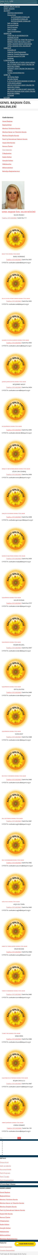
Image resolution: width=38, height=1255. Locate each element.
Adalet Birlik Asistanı (26, 1244)
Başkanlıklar (7, 125)
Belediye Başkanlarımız (11, 171)
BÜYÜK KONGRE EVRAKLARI (20, 21)
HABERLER (7, 48)
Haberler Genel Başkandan (16, 52)
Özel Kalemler (7, 150)
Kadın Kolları (7, 157)
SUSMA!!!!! (10, 95)
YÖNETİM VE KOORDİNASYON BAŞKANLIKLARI (17, 37)
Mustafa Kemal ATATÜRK (16, 56)
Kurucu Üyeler (7, 146)
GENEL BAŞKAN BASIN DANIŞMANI (19, 44)
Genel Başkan (7, 121)
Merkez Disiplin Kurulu (10, 136)
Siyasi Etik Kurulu (8, 143)
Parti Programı (12, 27)
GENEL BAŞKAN (9, 9)
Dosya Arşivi (11, 15)
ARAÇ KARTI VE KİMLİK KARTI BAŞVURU (21, 89)
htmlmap (10, 58)
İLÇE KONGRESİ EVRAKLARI (20, 17)
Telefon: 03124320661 (9, 218)
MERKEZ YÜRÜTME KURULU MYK (19, 42)
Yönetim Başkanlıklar (7, 1250)
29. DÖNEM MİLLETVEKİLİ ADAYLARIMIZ (21, 62)
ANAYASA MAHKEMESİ (15, 13)
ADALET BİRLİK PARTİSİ (12, 7)
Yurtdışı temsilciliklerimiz (15, 73)
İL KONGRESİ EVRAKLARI (19, 19)
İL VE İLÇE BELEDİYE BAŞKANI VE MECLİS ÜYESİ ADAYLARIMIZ (21, 82)
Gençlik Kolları (7, 161)
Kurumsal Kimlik (13, 25)
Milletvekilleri (7, 168)
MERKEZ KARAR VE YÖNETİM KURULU (20, 40)
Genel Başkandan (6, 1247)
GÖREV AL (7, 75)
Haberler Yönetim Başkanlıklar (18, 54)
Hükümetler (6, 164)
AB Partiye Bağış (13, 77)
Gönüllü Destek (12, 79)
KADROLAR (7, 33)
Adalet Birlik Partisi (6, 1)
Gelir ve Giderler (12, 23)
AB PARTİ (7, 11)
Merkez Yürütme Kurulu (11, 128)
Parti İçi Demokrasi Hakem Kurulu (14, 139)
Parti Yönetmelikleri (14, 31)
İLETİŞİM (7, 98)
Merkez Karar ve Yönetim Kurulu (14, 132)
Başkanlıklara (5, 1196)
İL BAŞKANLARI (9, 60)
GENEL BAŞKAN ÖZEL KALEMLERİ (19, 46)
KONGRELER (11, 50)
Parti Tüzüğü (11, 29)
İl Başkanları (7, 153)
